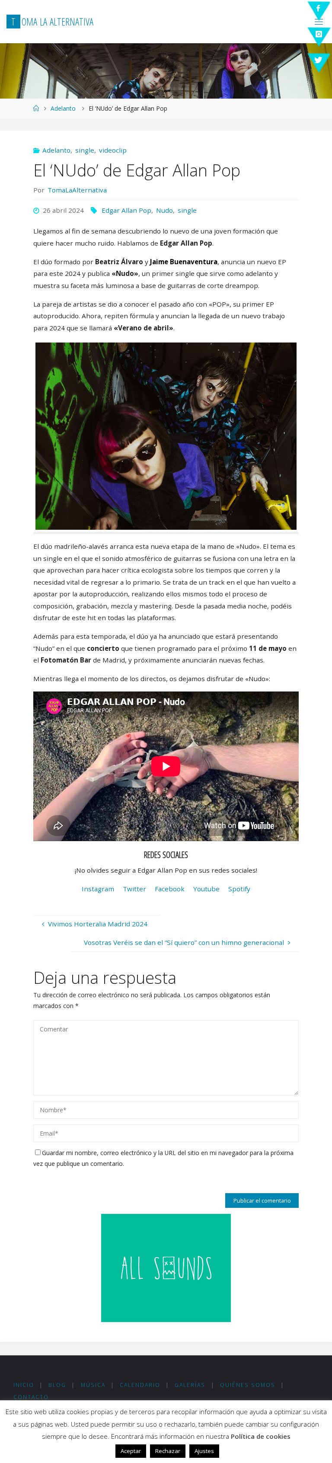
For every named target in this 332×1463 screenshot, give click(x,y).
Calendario (140, 1385)
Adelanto (63, 108)
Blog (57, 1385)
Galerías (190, 1385)
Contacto (31, 1397)
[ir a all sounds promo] (166, 1267)
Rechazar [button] (167, 1451)
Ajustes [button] (204, 1451)
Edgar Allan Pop (126, 210)
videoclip (113, 150)
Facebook (170, 888)
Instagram (98, 888)
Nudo (164, 210)
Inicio (23, 1385)
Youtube (206, 888)
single (84, 150)
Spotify (239, 888)
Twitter (134, 888)
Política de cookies (260, 1436)
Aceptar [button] (131, 1451)
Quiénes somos (247, 1385)
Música (93, 1385)
